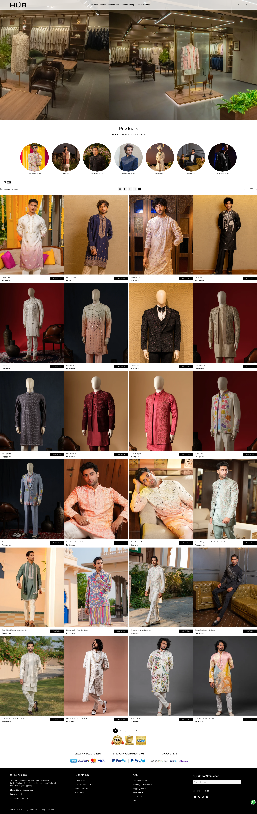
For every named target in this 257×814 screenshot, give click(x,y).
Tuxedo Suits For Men (222, 173)
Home (115, 134)
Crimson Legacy (136, 453)
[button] (246, 4)
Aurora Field (199, 453)
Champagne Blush (137, 277)
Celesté (4, 365)
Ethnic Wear (80, 781)
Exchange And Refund (142, 785)
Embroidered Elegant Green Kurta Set (14, 630)
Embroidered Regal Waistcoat (141, 630)
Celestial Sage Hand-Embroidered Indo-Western (211, 542)
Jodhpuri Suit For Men (128, 173)
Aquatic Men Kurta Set (138, 718)
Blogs (135, 800)
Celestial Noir (135, 365)
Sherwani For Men (160, 173)
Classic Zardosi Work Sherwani (76, 718)
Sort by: (223, 183)
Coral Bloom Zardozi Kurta (75, 542)
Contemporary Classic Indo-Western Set (15, 718)
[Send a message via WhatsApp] (253, 802)
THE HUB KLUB (81, 792)
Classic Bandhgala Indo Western (205, 630)
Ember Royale (71, 453)
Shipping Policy (139, 788)
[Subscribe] (241, 782)
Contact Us (137, 796)
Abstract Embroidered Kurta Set (205, 718)
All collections (127, 134)
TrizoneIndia (50, 809)
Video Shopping (82, 788)
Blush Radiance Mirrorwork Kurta (141, 542)
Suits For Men (191, 173)
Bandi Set (65, 173)
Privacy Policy (138, 792)
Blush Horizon (6, 277)
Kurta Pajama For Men (34, 173)
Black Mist (198, 277)
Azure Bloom (6, 542)
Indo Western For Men (97, 173)
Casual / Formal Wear (84, 785)
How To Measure (140, 781)
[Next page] (141, 731)
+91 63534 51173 (26, 790)
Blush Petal (70, 365)
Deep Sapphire (71, 277)
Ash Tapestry (6, 453)
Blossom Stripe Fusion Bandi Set (77, 630)
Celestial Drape (200, 365)
